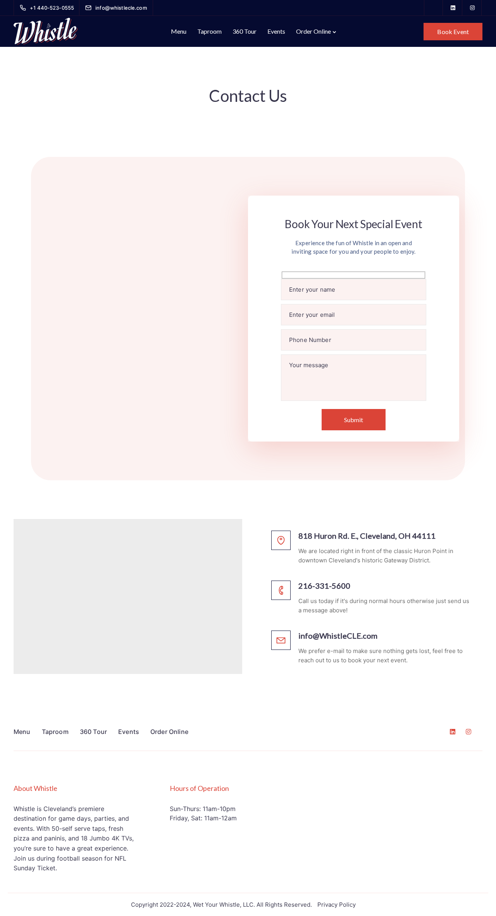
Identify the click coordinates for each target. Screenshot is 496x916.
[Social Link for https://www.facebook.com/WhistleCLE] (433, 7)
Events (276, 31)
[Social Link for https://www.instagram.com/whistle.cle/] (472, 7)
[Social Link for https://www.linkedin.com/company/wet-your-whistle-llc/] (453, 7)
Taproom (209, 31)
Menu (178, 31)
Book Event (453, 31)
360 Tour (244, 31)
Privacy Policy (336, 904)
